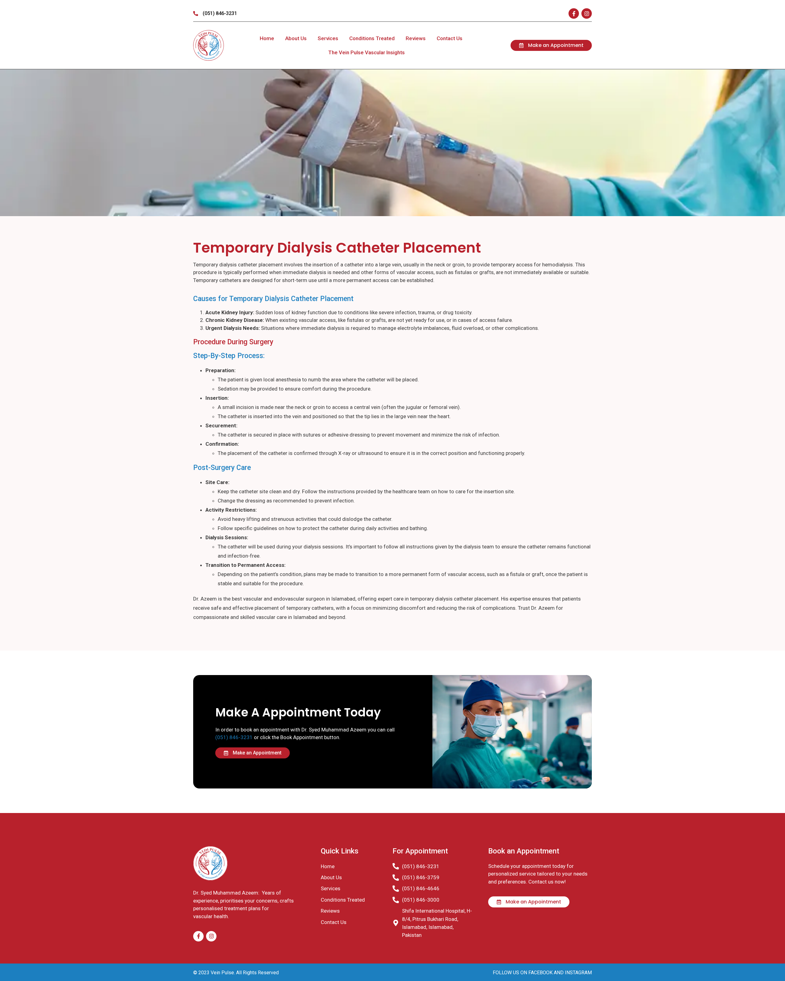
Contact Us (449, 38)
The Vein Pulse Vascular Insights (366, 52)
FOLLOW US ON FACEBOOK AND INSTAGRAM (542, 972)
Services (328, 38)
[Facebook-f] (574, 13)
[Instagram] (586, 13)
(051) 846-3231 (234, 737)
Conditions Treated (372, 38)
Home (267, 38)
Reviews (416, 38)
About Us (296, 38)
